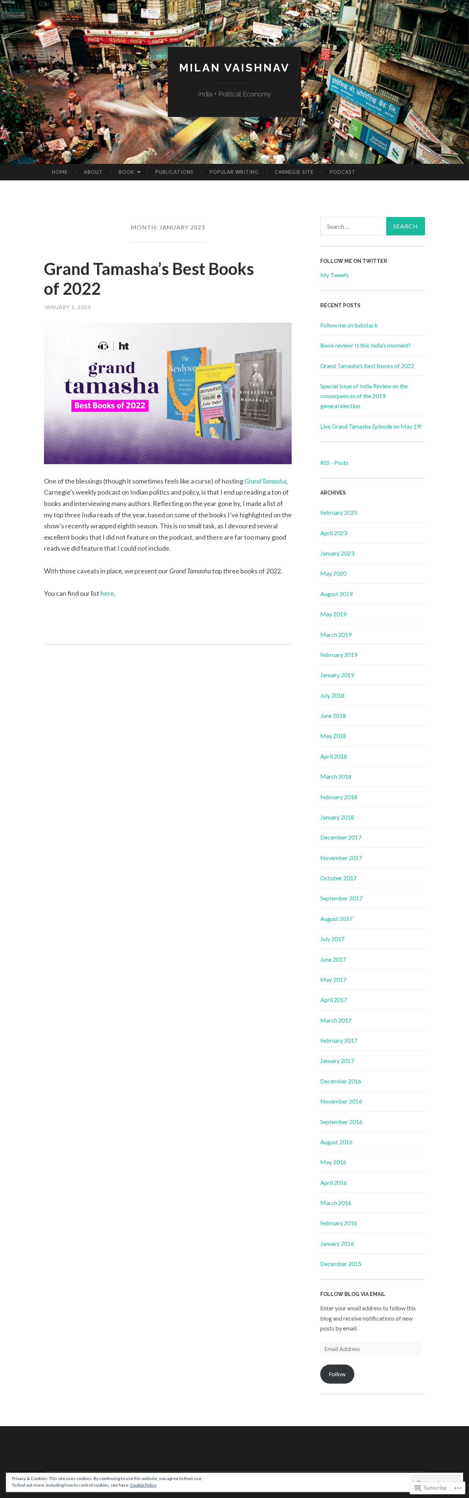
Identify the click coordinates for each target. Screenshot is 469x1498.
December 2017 (340, 837)
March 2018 (335, 776)
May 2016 (333, 1162)
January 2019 (337, 674)
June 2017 (333, 959)
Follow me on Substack (349, 325)
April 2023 (333, 532)
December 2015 (340, 1263)
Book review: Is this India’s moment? (365, 345)
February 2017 (338, 1040)
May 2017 (333, 979)
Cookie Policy (143, 1485)
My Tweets (334, 274)
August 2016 (336, 1141)
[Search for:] (372, 226)
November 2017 (341, 857)
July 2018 (332, 695)
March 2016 (335, 1202)
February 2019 (338, 654)
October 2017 (338, 877)
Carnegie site (294, 172)
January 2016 (337, 1243)
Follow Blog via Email (352, 1294)
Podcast (342, 172)
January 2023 (337, 553)
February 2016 (338, 1222)
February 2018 (338, 796)
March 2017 (335, 1020)
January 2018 (337, 817)
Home (60, 172)
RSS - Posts (334, 462)
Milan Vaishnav (234, 67)
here (107, 593)
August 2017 (336, 918)
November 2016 (341, 1101)
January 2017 (337, 1060)
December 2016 (340, 1080)
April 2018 (333, 756)
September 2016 (341, 1121)
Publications (174, 172)
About (93, 172)
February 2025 (338, 512)
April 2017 (333, 999)
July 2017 (332, 938)
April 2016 (333, 1182)
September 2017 (341, 898)
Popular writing (234, 172)
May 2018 (333, 735)
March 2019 (335, 634)
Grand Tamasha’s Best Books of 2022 (367, 365)
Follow (337, 1373)
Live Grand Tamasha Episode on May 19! (371, 426)
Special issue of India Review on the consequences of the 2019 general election (364, 395)
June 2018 (333, 715)
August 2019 (336, 593)
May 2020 (333, 573)
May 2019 (333, 613)
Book (126, 172)
